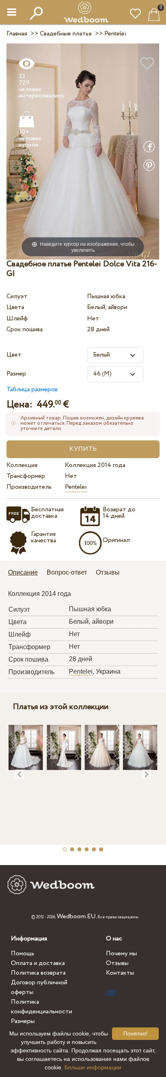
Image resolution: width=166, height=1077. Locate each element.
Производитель (29, 487)
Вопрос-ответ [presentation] (67, 572)
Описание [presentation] (23, 572)
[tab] (26, 573)
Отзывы (117, 963)
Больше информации (92, 1067)
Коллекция (21, 465)
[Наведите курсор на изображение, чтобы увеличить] (82, 151)
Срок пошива (24, 329)
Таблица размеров (32, 389)
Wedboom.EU (76, 916)
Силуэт (16, 296)
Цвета (15, 307)
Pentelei (76, 487)
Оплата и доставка (38, 963)
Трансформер (25, 476)
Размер (16, 374)
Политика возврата (38, 972)
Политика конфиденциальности (41, 1006)
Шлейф (17, 318)
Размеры (23, 1021)
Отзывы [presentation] (108, 572)
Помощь (22, 953)
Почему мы (121, 953)
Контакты (120, 972)
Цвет (13, 355)
